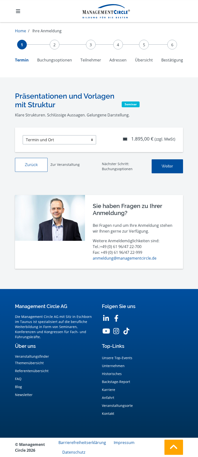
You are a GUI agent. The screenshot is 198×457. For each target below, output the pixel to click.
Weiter (167, 166)
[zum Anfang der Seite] (173, 447)
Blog (18, 386)
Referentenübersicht (32, 371)
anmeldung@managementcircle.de (124, 258)
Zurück (31, 164)
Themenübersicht (29, 363)
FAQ (18, 378)
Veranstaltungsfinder (32, 356)
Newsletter (24, 394)
